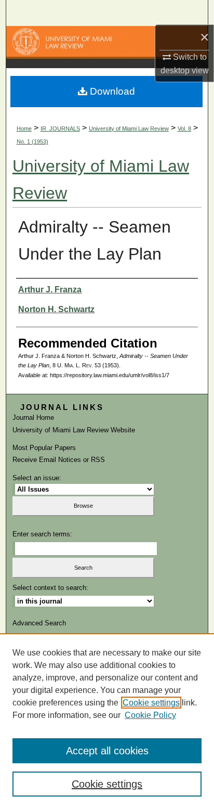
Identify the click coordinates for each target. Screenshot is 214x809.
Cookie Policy (150, 715)
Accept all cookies (107, 750)
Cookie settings (151, 702)
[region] (107, 721)
